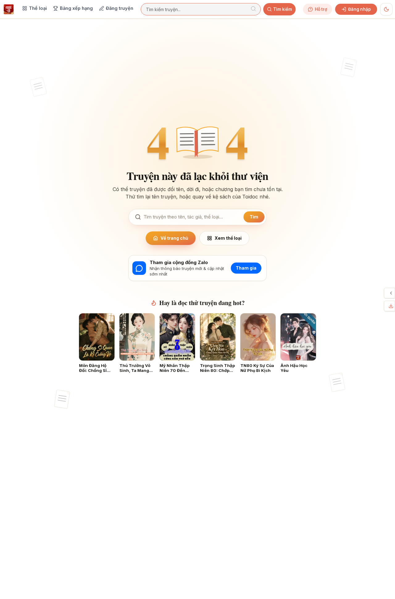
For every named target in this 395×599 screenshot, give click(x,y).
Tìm (254, 216)
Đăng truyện (119, 8)
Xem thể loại (228, 238)
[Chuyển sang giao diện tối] (386, 9)
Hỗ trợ (321, 9)
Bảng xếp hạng (76, 8)
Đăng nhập (359, 9)
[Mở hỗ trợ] (391, 293)
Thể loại (38, 8)
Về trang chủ (174, 238)
